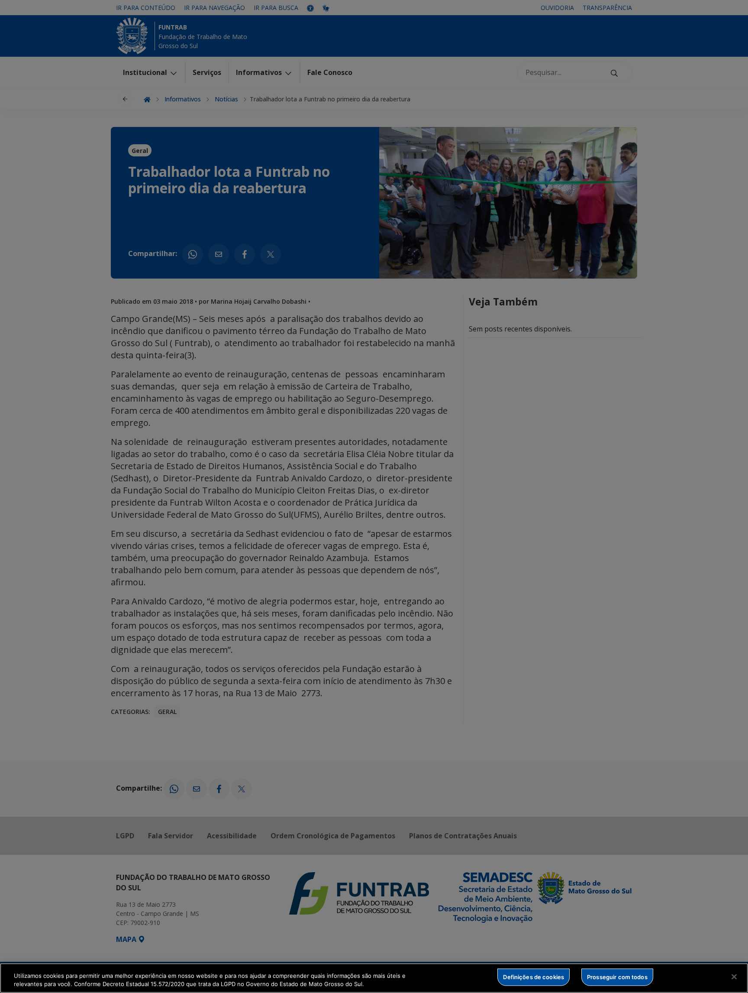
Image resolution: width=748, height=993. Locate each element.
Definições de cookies (533, 977)
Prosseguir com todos (617, 977)
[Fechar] (734, 977)
